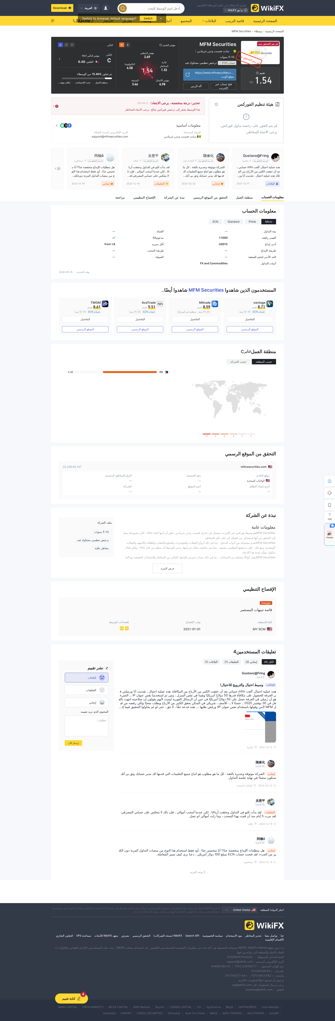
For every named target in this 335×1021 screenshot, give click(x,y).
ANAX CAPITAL (67, 1007)
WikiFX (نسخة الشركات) (168, 935)
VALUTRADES (255, 1013)
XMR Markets (141, 1007)
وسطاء (258, 31)
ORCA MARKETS (92, 1007)
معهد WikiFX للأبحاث (106, 935)
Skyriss (159, 1007)
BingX (229, 1007)
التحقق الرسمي (141, 935)
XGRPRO (126, 1013)
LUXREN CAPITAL (180, 1007)
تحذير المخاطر (253, 935)
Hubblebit (109, 1013)
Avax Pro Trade (195, 1013)
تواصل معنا (271, 935)
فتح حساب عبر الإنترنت (223, 86)
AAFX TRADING (232, 1013)
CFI (199, 1007)
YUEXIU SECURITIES (150, 1013)
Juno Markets (270, 1007)
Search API (192, 935)
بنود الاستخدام (234, 935)
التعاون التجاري (64, 935)
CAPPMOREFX (247, 1007)
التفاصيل (250, 319)
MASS (213, 1013)
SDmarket (174, 1013)
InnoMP (274, 1013)
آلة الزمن (196, 86)
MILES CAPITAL (118, 1007)
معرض (125, 935)
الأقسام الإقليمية (274, 939)
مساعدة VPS (83, 935)
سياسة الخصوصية (213, 935)
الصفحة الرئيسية (274, 31)
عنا (282, 935)
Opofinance (213, 1007)
